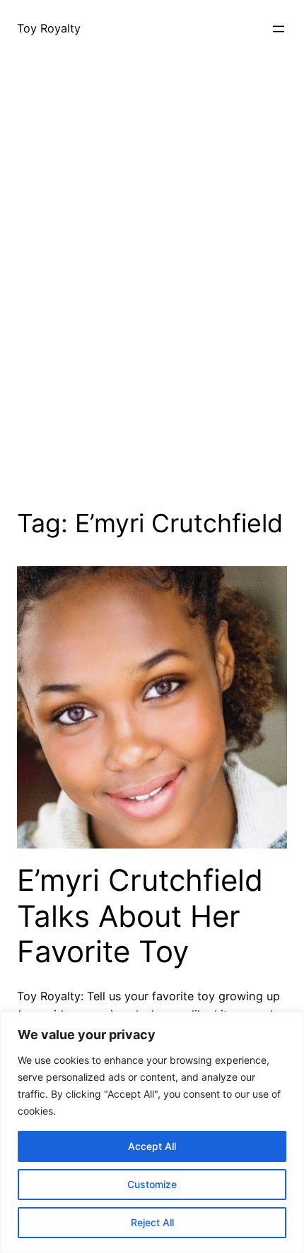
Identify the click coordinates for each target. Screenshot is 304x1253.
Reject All (152, 1222)
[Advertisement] (152, 300)
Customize (152, 1184)
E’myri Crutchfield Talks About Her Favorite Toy (140, 916)
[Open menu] (278, 28)
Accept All (152, 1146)
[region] (152, 1132)
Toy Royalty (49, 28)
